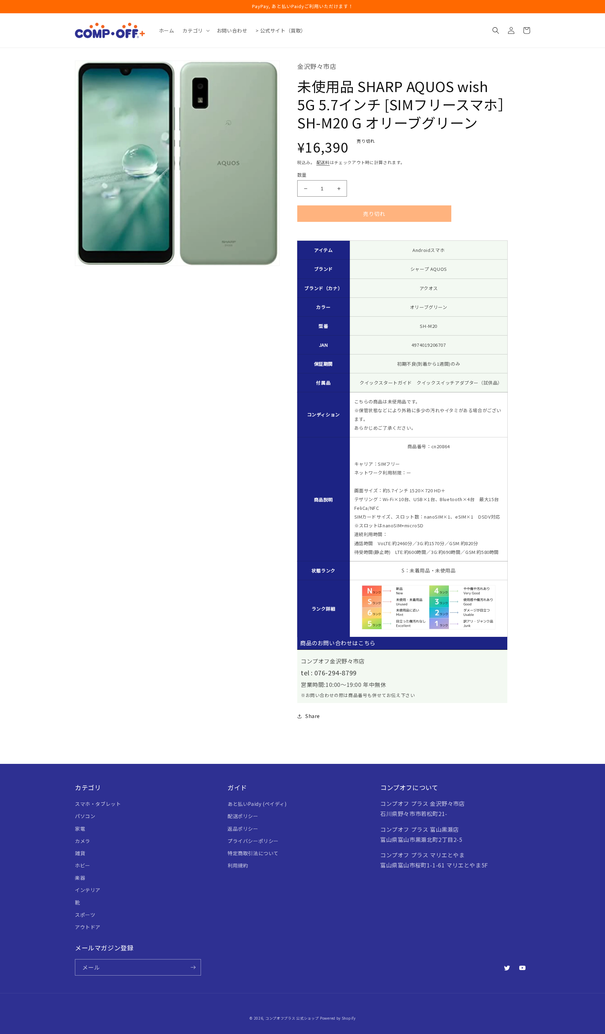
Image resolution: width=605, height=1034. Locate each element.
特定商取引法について (253, 853)
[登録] (193, 967)
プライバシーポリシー (253, 840)
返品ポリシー (243, 828)
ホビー (82, 865)
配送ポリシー (243, 816)
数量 (302, 174)
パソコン (85, 816)
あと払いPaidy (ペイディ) (257, 803)
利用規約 (238, 865)
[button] (195, 30)
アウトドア (87, 926)
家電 (80, 828)
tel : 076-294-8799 (329, 672)
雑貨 (80, 853)
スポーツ (85, 914)
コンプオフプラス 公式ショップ (292, 1018)
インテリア (87, 889)
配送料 (323, 162)
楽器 (80, 877)
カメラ (82, 840)
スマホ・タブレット (98, 803)
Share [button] (312, 715)
